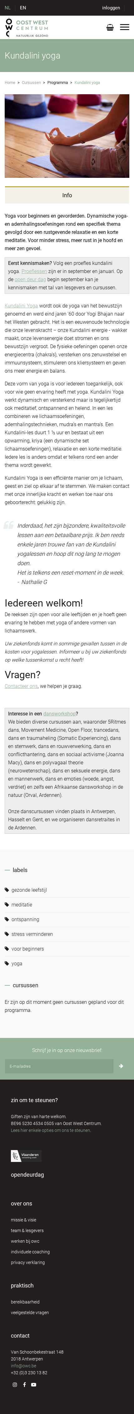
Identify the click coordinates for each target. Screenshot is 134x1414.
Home (10, 82)
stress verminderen (31, 934)
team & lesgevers (27, 1230)
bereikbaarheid (25, 1301)
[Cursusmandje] (110, 28)
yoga (16, 964)
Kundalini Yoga (21, 306)
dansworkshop (59, 714)
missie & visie (23, 1219)
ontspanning (24, 919)
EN (23, 8)
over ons (21, 1203)
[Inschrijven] (121, 1066)
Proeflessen (34, 271)
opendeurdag (27, 1174)
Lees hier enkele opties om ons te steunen (50, 1130)
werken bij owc (25, 1241)
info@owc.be (23, 1365)
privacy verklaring (28, 1262)
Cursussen (31, 82)
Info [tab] (67, 195)
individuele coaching (30, 1251)
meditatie (21, 905)
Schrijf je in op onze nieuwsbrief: (67, 1050)
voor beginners (27, 949)
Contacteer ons (21, 686)
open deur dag (30, 279)
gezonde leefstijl (28, 890)
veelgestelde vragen (30, 1312)
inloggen (111, 8)
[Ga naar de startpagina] (27, 27)
